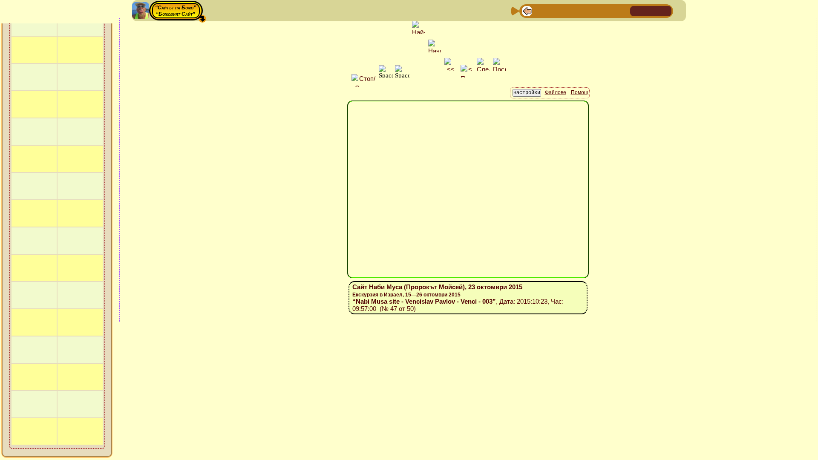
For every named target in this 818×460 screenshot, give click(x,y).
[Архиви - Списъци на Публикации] (554, 10)
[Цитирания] (568, 10)
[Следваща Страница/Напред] (541, 10)
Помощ (579, 92)
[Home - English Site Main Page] (665, 10)
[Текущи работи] (581, 10)
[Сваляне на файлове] (609, 10)
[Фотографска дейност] (595, 10)
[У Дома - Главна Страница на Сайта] (637, 10)
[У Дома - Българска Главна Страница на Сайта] (651, 10)
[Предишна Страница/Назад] (527, 10)
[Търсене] (622, 10)
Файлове (555, 92)
